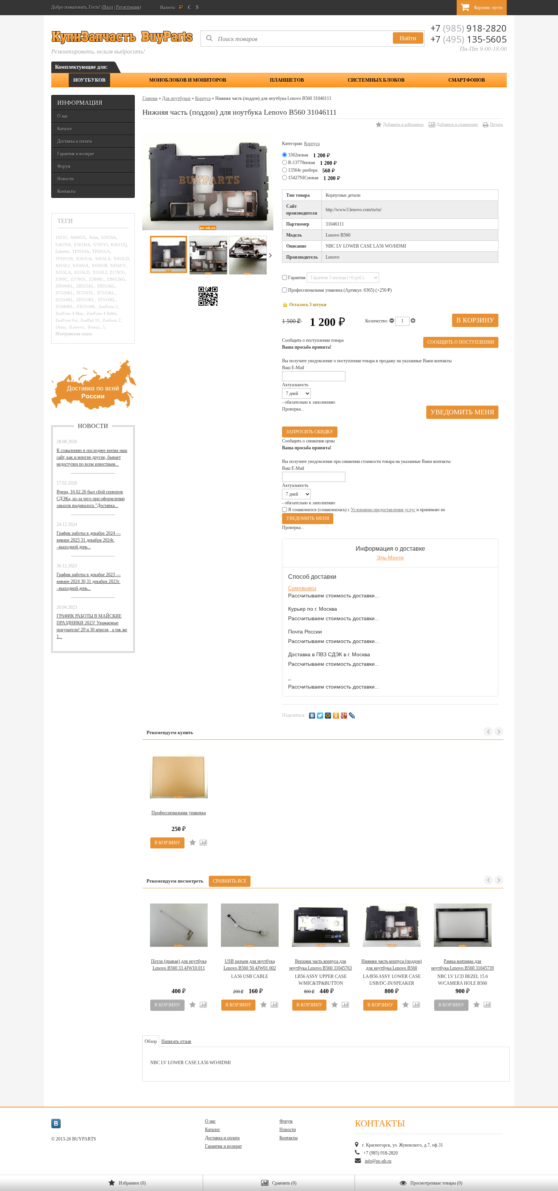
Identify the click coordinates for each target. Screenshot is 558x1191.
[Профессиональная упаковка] (178, 777)
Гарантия (297, 277)
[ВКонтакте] (312, 715)
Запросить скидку (309, 431)
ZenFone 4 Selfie (102, 313)
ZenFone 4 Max (69, 313)
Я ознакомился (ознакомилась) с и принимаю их (366, 509)
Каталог (65, 128)
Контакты (66, 191)
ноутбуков (89, 80)
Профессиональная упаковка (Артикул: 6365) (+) (339, 290)
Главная (150, 98)
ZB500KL (64, 286)
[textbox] (312, 38)
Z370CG (78, 279)
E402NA (63, 244)
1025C (61, 237)
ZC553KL (106, 293)
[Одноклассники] (336, 715)
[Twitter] (320, 715)
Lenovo (62, 251)
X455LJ (62, 265)
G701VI (100, 244)
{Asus (60, 327)
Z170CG (117, 272)
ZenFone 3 (108, 306)
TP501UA (101, 251)
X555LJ (100, 272)
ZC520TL (85, 293)
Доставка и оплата (74, 141)
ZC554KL (64, 299)
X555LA (63, 272)
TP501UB (64, 258)
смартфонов (466, 80)
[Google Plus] (344, 715)
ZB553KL (106, 286)
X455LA (102, 258)
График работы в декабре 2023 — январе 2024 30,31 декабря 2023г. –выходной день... (89, 581)
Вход (108, 7)
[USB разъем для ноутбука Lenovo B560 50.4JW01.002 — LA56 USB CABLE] (249, 925)
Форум (64, 166)
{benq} (93, 327)
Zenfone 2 (111, 320)
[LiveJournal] (352, 715)
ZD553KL (85, 299)
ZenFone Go (66, 320)
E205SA (108, 237)
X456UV (118, 265)
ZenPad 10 (89, 320)
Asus (93, 237)
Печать (496, 124)
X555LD (82, 272)
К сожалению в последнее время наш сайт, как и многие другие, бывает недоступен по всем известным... (92, 457)
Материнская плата (73, 334)
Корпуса (203, 98)
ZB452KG (116, 279)
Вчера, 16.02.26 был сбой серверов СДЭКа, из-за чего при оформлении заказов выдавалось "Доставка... (91, 498)
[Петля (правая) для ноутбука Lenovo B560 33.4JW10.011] (178, 925)
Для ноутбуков (176, 98)
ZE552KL (106, 299)
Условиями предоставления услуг (383, 509)
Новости (65, 179)
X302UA (84, 258)
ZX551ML (86, 306)
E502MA (82, 244)
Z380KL (96, 279)
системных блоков (376, 80)
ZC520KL (64, 293)
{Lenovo (76, 327)
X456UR (99, 265)
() (132, 1183)
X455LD (121, 258)
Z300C (61, 279)
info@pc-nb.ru (378, 1161)
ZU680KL (64, 306)
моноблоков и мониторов (187, 80)
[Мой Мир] (328, 715)
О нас (62, 116)
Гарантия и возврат (75, 153)
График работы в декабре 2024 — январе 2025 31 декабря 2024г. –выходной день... (89, 540)
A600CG (78, 237)
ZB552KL (85, 286)
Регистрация (128, 7)
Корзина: (488, 7)
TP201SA (80, 251)
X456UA (80, 265)
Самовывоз (302, 588)
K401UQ (119, 244)
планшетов (287, 80)
